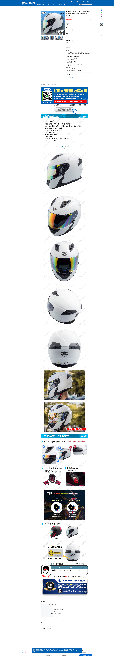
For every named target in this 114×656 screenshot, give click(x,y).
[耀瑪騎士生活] (28, 3)
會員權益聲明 (64, 655)
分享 (68, 77)
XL (74, 29)
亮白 (68, 24)
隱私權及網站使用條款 (49, 655)
